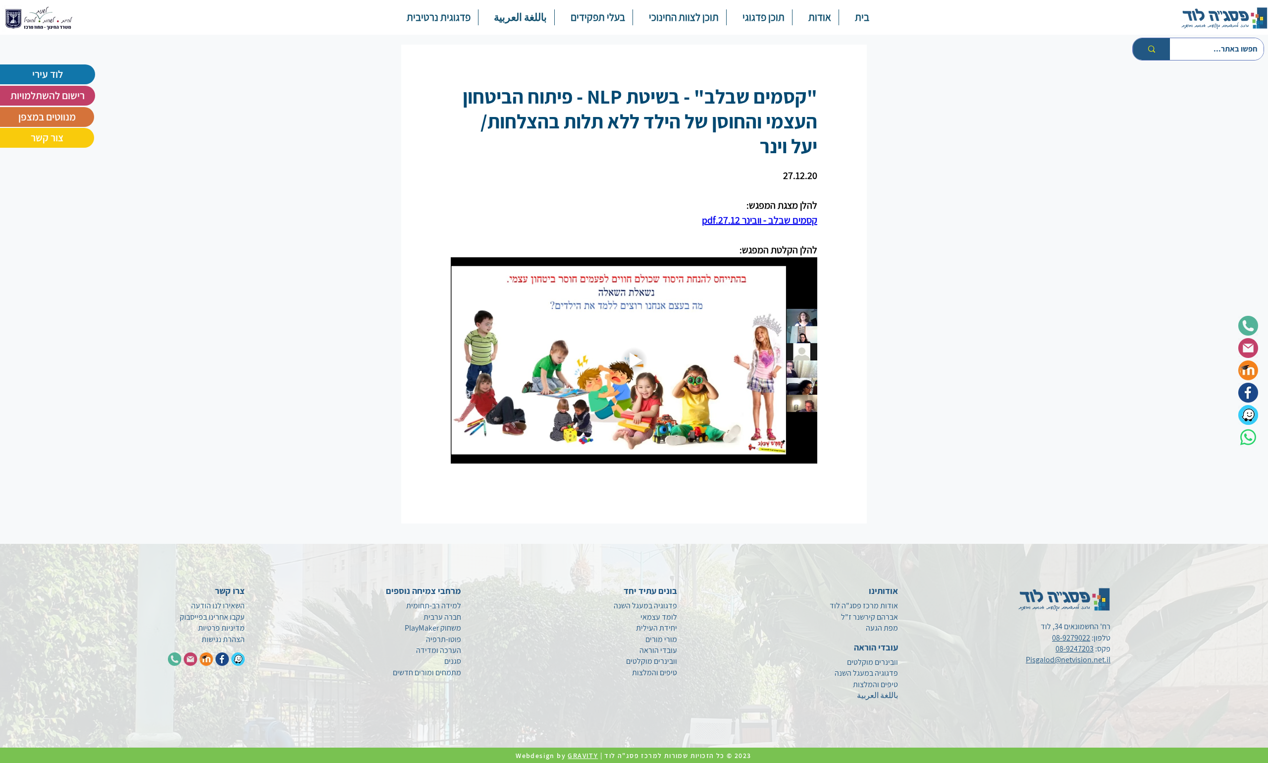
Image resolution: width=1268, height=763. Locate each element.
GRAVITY (583, 755)
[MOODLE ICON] (206, 659)
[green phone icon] (1248, 326)
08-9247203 (1075, 649)
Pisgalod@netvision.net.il (1068, 659)
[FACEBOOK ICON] (222, 659)
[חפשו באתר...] (1151, 49)
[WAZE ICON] (238, 659)
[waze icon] (1248, 415)
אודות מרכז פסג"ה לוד (864, 605)
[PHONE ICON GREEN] (174, 659)
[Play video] (634, 360)
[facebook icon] (1248, 393)
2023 (744, 755)
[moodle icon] (1248, 370)
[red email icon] (1248, 348)
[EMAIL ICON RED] (190, 659)
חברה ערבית (442, 617)
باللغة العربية (877, 695)
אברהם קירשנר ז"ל (869, 617)
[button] (759, 17)
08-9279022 (1071, 638)
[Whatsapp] (1248, 437)
